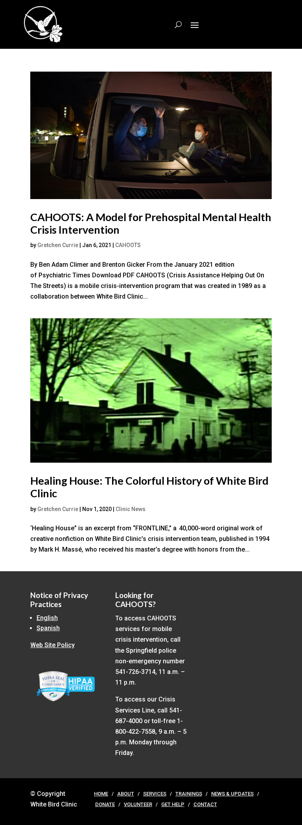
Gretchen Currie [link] (57, 245)
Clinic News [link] (130, 509)
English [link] (47, 618)
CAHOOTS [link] (128, 245)
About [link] (125, 794)
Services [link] (154, 794)
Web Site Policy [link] (52, 645)
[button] (194, 24)
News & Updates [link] (232, 794)
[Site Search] (178, 24)
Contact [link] (205, 804)
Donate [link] (105, 804)
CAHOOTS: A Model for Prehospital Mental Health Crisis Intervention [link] (150, 223)
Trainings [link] (188, 794)
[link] (151, 135)
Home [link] (101, 794)
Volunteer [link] (138, 804)
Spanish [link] (48, 628)
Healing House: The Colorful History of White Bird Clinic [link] (149, 487)
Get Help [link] (172, 804)
